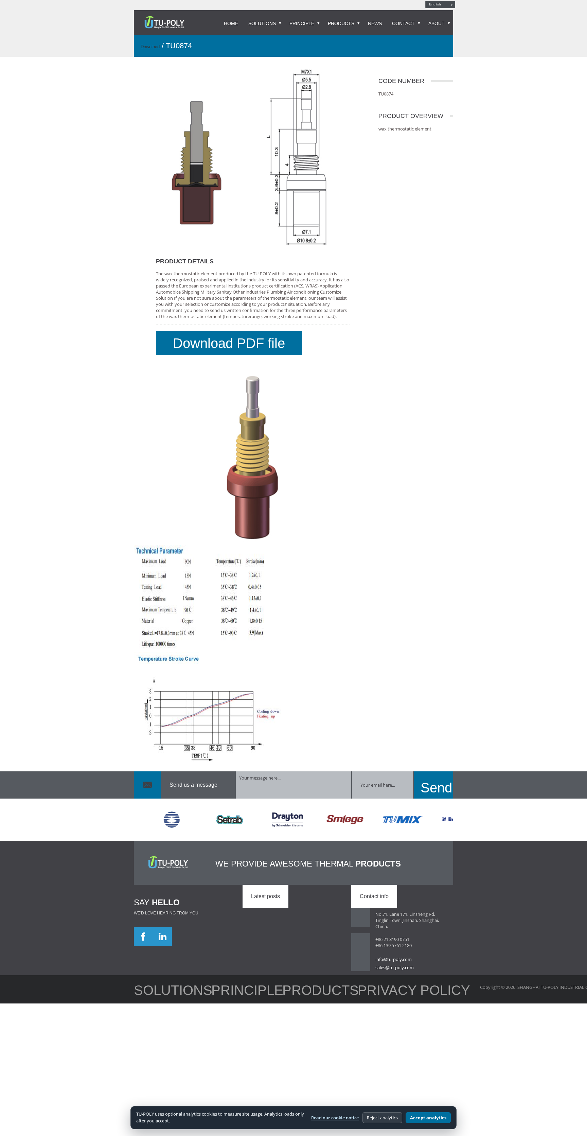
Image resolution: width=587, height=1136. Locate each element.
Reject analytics (382, 1118)
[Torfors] (154, 813)
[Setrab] (212, 813)
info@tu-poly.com (393, 952)
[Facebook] (143, 929)
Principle (301, 23)
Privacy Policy (246, 980)
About (436, 23)
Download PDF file (197, 340)
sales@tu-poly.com (394, 961)
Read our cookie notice (335, 1118)
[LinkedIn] (162, 929)
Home (231, 23)
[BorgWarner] (443, 813)
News (375, 23)
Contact (403, 23)
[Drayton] (269, 813)
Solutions (262, 23)
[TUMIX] (385, 813)
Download (150, 46)
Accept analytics (428, 1118)
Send (433, 778)
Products (341, 23)
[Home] (164, 22)
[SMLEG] (327, 813)
